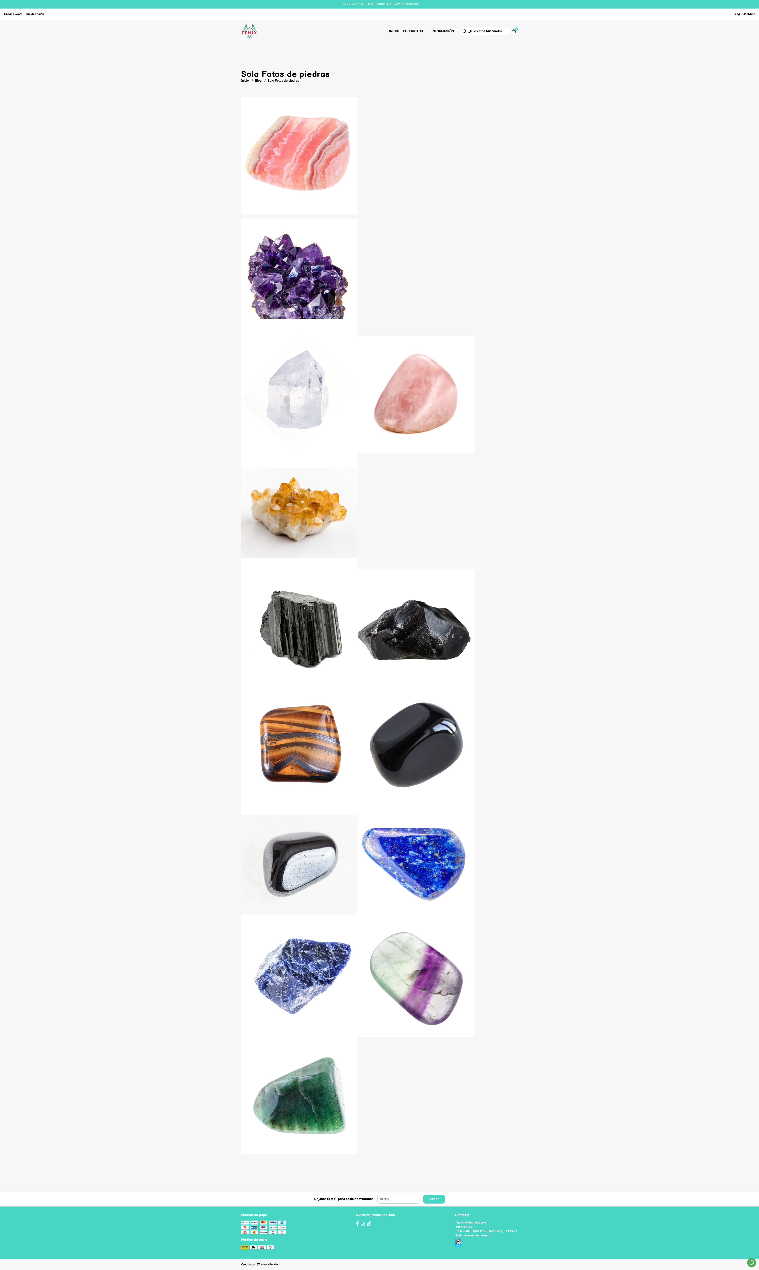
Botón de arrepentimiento (472, 1235)
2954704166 (463, 1227)
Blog (737, 14)
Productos (413, 31)
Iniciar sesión (34, 14)
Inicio (394, 31)
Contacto (749, 14)
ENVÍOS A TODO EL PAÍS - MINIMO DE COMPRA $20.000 (380, 4)
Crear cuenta (13, 14)
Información (443, 31)
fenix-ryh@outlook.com (470, 1222)
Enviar (434, 1199)
